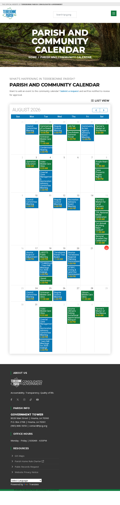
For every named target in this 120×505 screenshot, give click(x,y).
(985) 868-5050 (19, 425)
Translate (34, 484)
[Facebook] (11, 399)
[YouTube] (37, 399)
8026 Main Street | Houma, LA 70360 (30, 418)
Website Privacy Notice (26, 472)
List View (102, 100)
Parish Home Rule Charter (28, 461)
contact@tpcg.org (38, 425)
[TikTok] (31, 399)
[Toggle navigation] (113, 13)
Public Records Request (27, 466)
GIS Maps (19, 455)
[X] (18, 399)
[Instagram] (24, 399)
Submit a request (69, 91)
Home (32, 57)
